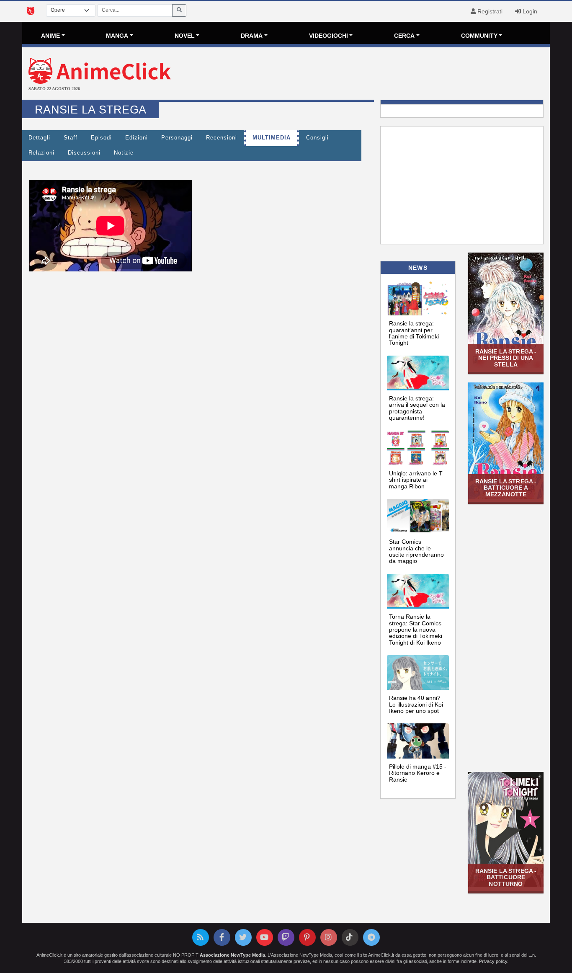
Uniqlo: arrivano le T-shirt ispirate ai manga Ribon (416, 480)
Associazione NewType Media (232, 955)
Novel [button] (185, 35)
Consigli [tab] (317, 138)
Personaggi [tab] (177, 138)
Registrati (489, 11)
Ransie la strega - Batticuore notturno (505, 877)
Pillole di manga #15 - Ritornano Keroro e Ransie (417, 773)
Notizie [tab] (124, 153)
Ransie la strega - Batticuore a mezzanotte (505, 488)
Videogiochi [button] (328, 35)
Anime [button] (50, 35)
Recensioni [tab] (221, 138)
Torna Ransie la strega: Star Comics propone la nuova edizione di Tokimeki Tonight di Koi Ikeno (415, 629)
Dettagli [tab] (39, 138)
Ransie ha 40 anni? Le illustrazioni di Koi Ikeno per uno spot (416, 704)
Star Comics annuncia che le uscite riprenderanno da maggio (416, 551)
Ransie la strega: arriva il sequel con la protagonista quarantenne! (417, 408)
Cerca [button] (404, 35)
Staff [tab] (70, 138)
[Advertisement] (374, 74)
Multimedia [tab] (272, 138)
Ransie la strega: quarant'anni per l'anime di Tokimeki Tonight (414, 333)
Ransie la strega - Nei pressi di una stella (505, 358)
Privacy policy (493, 961)
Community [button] (479, 35)
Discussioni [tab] (84, 153)
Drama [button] (252, 35)
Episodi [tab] (101, 138)
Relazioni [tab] (41, 153)
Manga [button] (117, 35)
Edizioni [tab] (136, 138)
